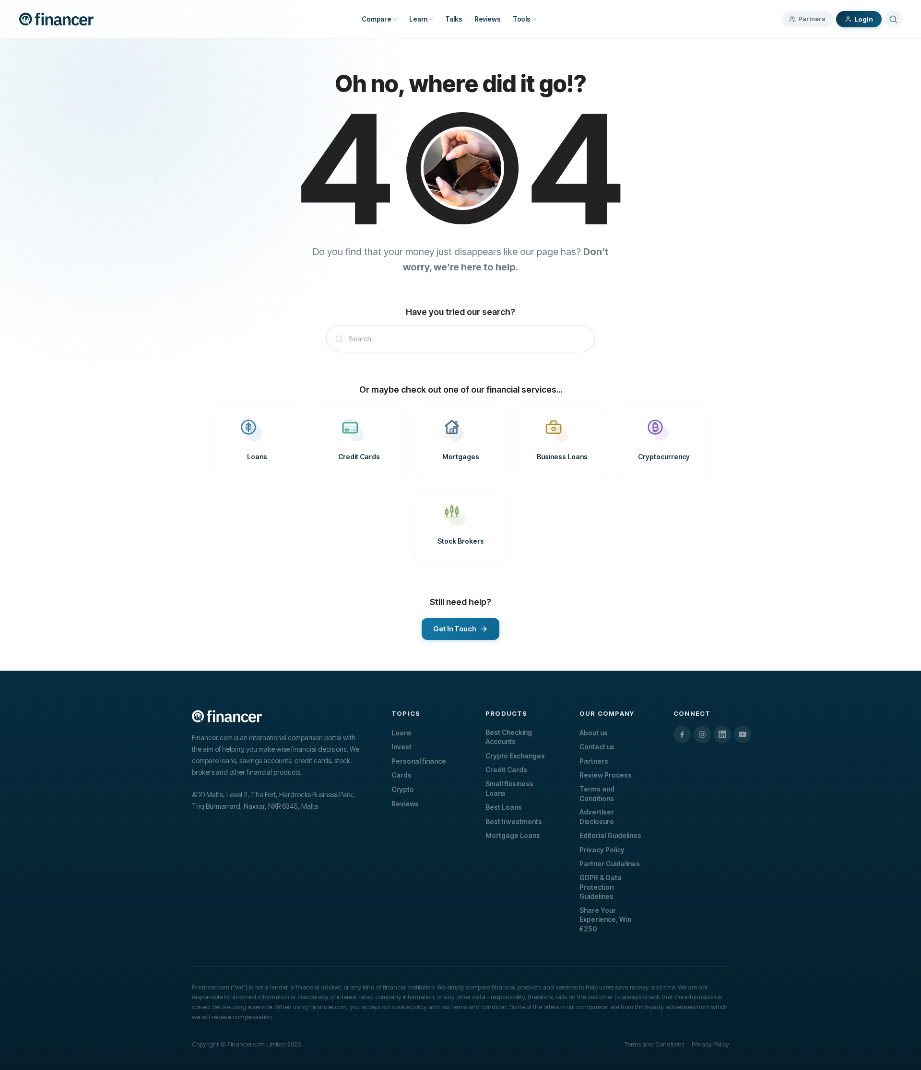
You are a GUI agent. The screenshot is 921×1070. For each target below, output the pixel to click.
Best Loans (503, 807)
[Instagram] (702, 734)
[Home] (56, 19)
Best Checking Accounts (508, 737)
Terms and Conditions (596, 793)
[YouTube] (742, 734)
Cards (401, 775)
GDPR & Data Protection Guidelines (600, 886)
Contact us (596, 747)
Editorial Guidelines (610, 835)
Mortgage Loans (512, 835)
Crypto (402, 789)
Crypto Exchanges (515, 756)
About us (593, 733)
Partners (812, 19)
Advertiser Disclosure (596, 817)
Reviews (405, 804)
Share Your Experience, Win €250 (605, 919)
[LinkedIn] (722, 734)
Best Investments (513, 821)
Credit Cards (506, 770)
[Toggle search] (893, 19)
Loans (401, 733)
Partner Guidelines (609, 864)
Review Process (605, 775)
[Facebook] (682, 734)
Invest (401, 747)
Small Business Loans (509, 788)
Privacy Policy (602, 850)
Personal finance (418, 761)
